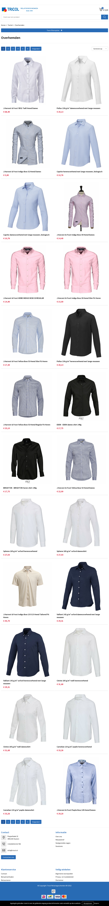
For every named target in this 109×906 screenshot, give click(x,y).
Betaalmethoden (7, 877)
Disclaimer (59, 880)
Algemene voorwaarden (64, 874)
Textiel (10, 25)
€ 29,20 (60, 813)
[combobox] (51, 17)
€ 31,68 (60, 684)
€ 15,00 (60, 301)
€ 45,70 (6, 620)
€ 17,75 (60, 428)
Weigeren (96, 903)
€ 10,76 (60, 175)
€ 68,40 (6, 111)
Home (3, 25)
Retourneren (5, 880)
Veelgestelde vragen (63, 843)
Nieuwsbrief (60, 840)
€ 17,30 (6, 365)
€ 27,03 (6, 554)
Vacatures (59, 846)
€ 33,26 (60, 750)
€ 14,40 (60, 238)
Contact (4, 874)
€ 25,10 (6, 428)
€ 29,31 (60, 620)
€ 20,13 (60, 111)
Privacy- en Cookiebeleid (64, 877)
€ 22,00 (60, 491)
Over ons (59, 836)
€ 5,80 (6, 175)
